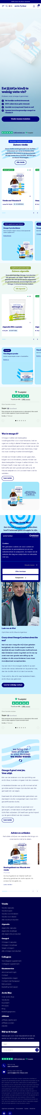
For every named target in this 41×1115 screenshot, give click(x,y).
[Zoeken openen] (7, 6)
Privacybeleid (19, 1108)
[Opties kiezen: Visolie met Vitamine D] (30, 196)
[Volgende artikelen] (37, 891)
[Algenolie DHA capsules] (17, 309)
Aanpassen (19, 577)
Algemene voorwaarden (8, 1108)
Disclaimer (32, 1108)
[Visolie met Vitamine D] (17, 183)
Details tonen (29, 565)
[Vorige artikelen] (33, 891)
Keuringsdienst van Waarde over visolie (17, 869)
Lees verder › (8, 884)
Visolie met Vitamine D (12, 201)
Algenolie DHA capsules (12, 327)
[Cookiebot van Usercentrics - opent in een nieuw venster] (29, 536)
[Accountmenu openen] (34, 6)
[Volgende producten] (37, 213)
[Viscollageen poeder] (17, 365)
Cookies (26, 1108)
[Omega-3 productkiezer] (17, 241)
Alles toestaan (20, 571)
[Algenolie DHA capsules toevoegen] (30, 323)
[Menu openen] (3, 6)
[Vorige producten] (33, 213)
